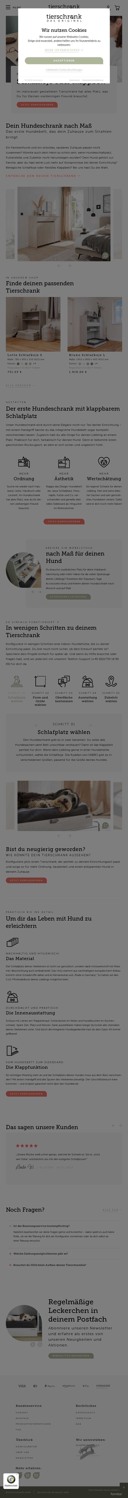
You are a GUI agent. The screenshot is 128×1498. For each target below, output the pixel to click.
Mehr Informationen (62, 50)
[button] (59, 265)
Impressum (74, 80)
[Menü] (17, 1475)
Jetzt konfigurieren (37, 105)
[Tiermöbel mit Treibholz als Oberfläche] (64, 224)
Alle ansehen (18, 385)
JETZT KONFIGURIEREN (64, 521)
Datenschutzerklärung (92, 80)
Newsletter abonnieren (71, 1356)
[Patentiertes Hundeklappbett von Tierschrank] (64, 806)
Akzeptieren (64, 60)
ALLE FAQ (111, 1209)
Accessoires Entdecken (68, 597)
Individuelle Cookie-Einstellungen (64, 69)
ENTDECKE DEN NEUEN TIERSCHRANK (41, 176)
